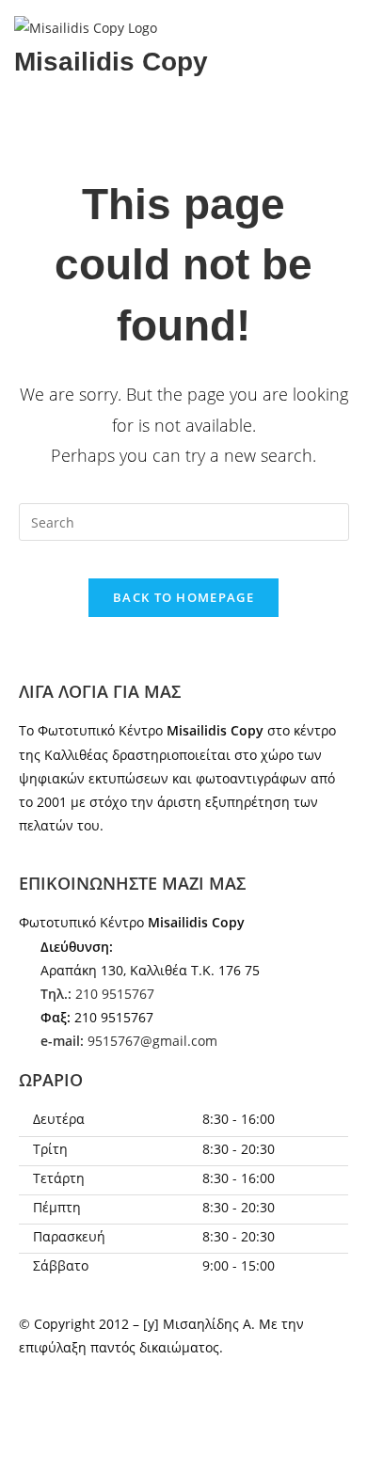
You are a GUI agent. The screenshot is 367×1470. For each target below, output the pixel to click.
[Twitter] (144, 1420)
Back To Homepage (183, 597)
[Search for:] (184, 521)
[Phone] (83, 122)
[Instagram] (93, 1420)
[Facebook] (42, 1420)
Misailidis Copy (111, 61)
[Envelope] (32, 122)
